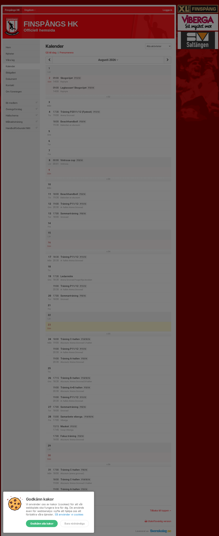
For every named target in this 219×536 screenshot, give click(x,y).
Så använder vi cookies (69, 514)
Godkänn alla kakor (41, 523)
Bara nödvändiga (74, 523)
